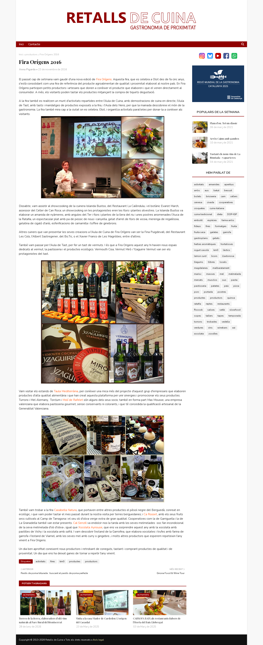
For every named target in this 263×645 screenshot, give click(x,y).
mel (222, 274)
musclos (212, 279)
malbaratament (221, 268)
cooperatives (226, 202)
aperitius (229, 184)
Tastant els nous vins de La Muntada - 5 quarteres (225, 155)
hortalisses (227, 244)
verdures (198, 327)
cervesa (198, 202)
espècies (212, 220)
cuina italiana (217, 208)
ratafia (197, 303)
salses (211, 309)
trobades (212, 321)
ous (224, 279)
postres (222, 291)
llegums (198, 262)
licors (214, 256)
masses (210, 274)
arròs (197, 190)
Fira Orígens (104, 79)
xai (233, 327)
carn (223, 196)
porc (196, 291)
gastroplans (201, 238)
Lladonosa (228, 256)
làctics (226, 250)
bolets (197, 196)
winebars (222, 327)
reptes (209, 303)
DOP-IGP (232, 214)
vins (210, 327)
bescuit (228, 190)
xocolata (199, 333)
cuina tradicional (203, 214)
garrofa (227, 232)
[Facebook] (226, 58)
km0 (62, 561)
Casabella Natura (65, 510)
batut (216, 190)
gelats (216, 238)
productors (31, 54)
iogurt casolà (201, 250)
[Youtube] (218, 58)
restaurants (223, 303)
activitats (40, 561)
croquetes (199, 208)
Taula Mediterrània (66, 391)
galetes (214, 232)
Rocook (198, 309)
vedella (226, 321)
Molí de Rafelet (73, 400)
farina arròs (228, 220)
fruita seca (199, 232)
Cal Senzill (80, 523)
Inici (21, 54)
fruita (234, 226)
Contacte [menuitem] (34, 44)
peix (226, 285)
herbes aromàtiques (205, 244)
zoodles (213, 333)
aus (207, 190)
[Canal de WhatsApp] (234, 58)
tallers (209, 315)
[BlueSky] (210, 58)
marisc (197, 274)
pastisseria (200, 285)
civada (210, 202)
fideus (197, 226)
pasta (234, 279)
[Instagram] (202, 58)
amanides (214, 184)
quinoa (231, 297)
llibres (211, 262)
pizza (236, 285)
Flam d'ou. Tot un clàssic (223, 123)
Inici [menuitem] (21, 44)
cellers (233, 196)
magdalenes (201, 268)
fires (52, 561)
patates (215, 285)
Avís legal (98, 639)
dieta (219, 214)
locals (223, 262)
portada (208, 291)
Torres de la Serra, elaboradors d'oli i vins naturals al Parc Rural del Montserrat (43, 620)
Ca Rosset (150, 514)
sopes (197, 315)
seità (222, 309)
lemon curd (200, 256)
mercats (198, 279)
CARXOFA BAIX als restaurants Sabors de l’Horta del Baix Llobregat (157, 620)
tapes (221, 315)
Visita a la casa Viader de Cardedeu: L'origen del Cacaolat (101, 620)
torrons (198, 321)
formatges (220, 226)
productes (74, 561)
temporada (235, 315)
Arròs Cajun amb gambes (224, 138)
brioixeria (211, 196)
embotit (198, 220)
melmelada (235, 274)
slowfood (234, 309)
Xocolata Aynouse (90, 527)
